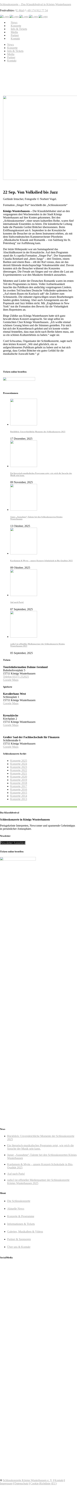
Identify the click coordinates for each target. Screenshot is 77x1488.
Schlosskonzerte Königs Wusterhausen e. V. (27, 1480)
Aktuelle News (15, 1208)
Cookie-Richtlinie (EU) (43, 1483)
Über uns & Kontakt (18, 1246)
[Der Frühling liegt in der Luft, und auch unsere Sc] (38, 1335)
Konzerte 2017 (18, 786)
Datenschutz (21, 1483)
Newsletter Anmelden (13, 842)
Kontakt (59, 1480)
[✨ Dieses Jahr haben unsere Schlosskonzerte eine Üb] (38, 1308)
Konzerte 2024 (18, 763)
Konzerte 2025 (18, 760)
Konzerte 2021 (18, 773)
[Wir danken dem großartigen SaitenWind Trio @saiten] (38, 1465)
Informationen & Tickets (21, 1223)
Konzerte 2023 (18, 767)
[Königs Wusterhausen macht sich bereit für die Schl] (38, 1278)
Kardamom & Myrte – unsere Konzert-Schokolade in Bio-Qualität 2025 (41, 561)
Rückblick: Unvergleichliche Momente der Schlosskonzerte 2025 (37, 432)
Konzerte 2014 (18, 795)
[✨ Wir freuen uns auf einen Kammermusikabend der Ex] (38, 1437)
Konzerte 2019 (18, 779)
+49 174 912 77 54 (37, 10)
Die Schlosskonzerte (18, 1200)
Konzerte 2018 (18, 783)
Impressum (6, 1483)
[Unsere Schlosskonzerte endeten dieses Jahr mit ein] (38, 1358)
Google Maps (10, 679)
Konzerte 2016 (18, 789)
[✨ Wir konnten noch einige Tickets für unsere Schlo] (38, 1290)
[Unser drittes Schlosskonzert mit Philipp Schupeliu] (38, 1407)
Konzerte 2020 (18, 776)
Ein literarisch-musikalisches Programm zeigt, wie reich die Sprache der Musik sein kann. (40, 1147)
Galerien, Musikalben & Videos (25, 1231)
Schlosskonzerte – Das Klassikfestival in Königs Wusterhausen (35, 4)
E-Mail (20, 10)
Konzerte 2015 (18, 792)
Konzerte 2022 (18, 770)
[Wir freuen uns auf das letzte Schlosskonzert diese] (38, 1380)
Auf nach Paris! (17, 602)
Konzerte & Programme (20, 1216)
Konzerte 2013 (18, 799)
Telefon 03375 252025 (16, 676)
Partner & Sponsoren (19, 1239)
